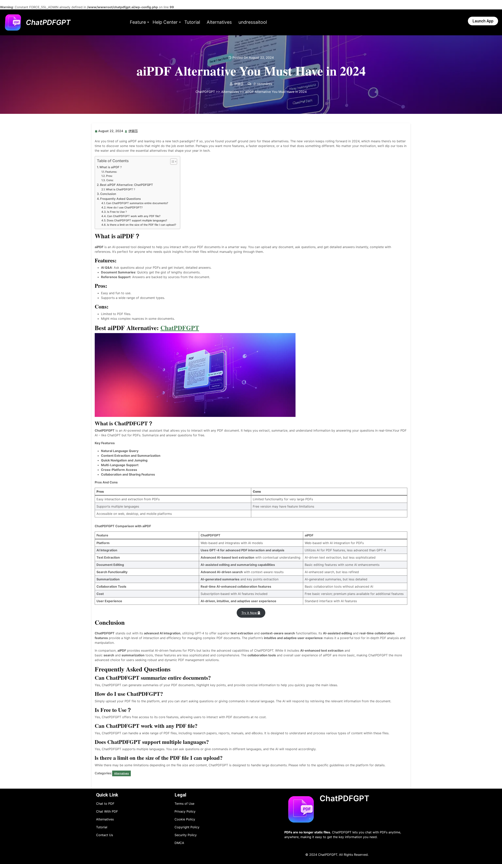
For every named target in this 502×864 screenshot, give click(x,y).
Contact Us (104, 835)
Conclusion (108, 194)
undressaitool (252, 22)
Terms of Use (184, 804)
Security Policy (186, 835)
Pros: (109, 175)
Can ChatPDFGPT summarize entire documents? (137, 203)
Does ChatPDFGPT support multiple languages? (137, 220)
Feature (138, 22)
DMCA (179, 843)
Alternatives (219, 22)
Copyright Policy (187, 827)
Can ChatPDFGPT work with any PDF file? (133, 216)
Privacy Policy (185, 811)
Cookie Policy (185, 819)
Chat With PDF (107, 811)
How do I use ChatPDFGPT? (125, 207)
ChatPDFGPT (48, 22)
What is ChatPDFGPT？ (121, 189)
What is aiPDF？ (110, 167)
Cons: (110, 180)
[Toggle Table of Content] (171, 161)
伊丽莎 (133, 130)
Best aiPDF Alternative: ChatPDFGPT (126, 185)
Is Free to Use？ (117, 211)
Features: (111, 171)
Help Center (165, 22)
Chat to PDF (105, 804)
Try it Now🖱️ (251, 613)
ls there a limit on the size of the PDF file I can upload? (141, 224)
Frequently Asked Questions (120, 199)
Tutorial (192, 22)
